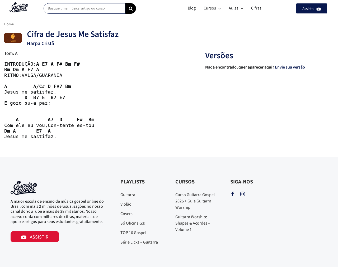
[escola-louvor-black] (19, 4)
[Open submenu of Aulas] (240, 8)
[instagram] (242, 194)
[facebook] (232, 194)
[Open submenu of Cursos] (218, 8)
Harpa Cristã (40, 43)
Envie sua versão (290, 67)
